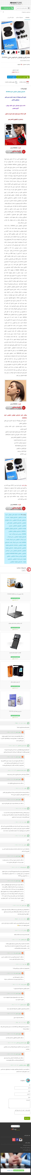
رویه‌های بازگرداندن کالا (25, 1147)
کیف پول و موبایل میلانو (15, 682)
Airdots (23, 531)
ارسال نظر (27, 1118)
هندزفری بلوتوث (13, 517)
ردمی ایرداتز (23, 540)
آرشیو (24, 570)
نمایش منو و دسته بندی (22, 8)
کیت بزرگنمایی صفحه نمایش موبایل (15, 623)
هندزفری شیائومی (17, 523)
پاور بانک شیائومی (16, 520)
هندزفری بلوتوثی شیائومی (11, 528)
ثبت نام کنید (9, 1170)
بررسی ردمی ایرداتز (16, 534)
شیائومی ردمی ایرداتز (15, 540)
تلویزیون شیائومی (17, 526)
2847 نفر (10, 77)
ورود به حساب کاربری (18, 1170)
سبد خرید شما (7, 8)
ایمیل (29, 1090)
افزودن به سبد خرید (21, 77)
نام (29, 1084)
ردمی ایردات (10, 537)
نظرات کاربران (11, 17)
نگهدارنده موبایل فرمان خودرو (15, 652)
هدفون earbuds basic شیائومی (13, 553)
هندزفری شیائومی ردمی (15, 551)
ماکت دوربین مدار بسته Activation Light (15, 594)
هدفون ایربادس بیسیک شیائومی (18, 556)
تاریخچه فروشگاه (26, 1145)
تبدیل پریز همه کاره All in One (15, 711)
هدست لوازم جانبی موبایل (15, 515)
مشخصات (27, 17)
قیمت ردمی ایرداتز (17, 542)
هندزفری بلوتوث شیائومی (16, 562)
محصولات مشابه (19, 17)
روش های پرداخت (26, 1150)
